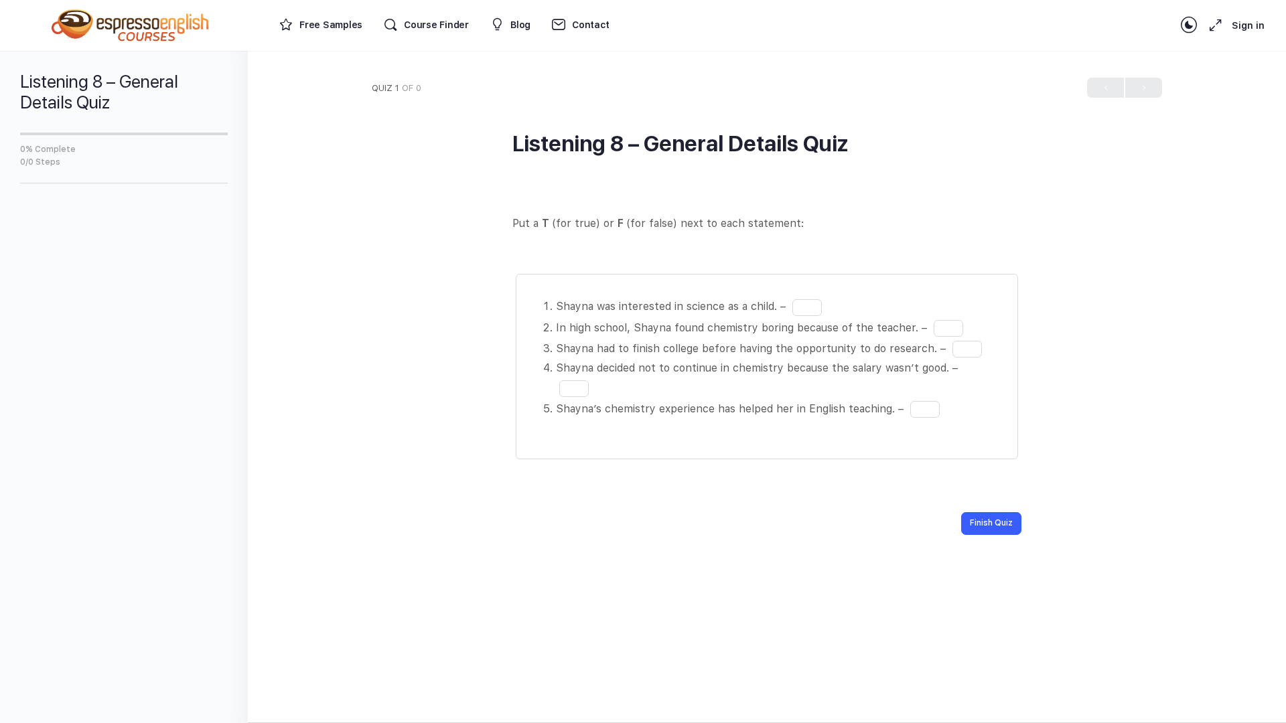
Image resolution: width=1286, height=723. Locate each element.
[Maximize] (1213, 25)
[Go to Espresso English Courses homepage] (130, 23)
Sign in (1248, 25)
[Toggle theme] (1188, 25)
